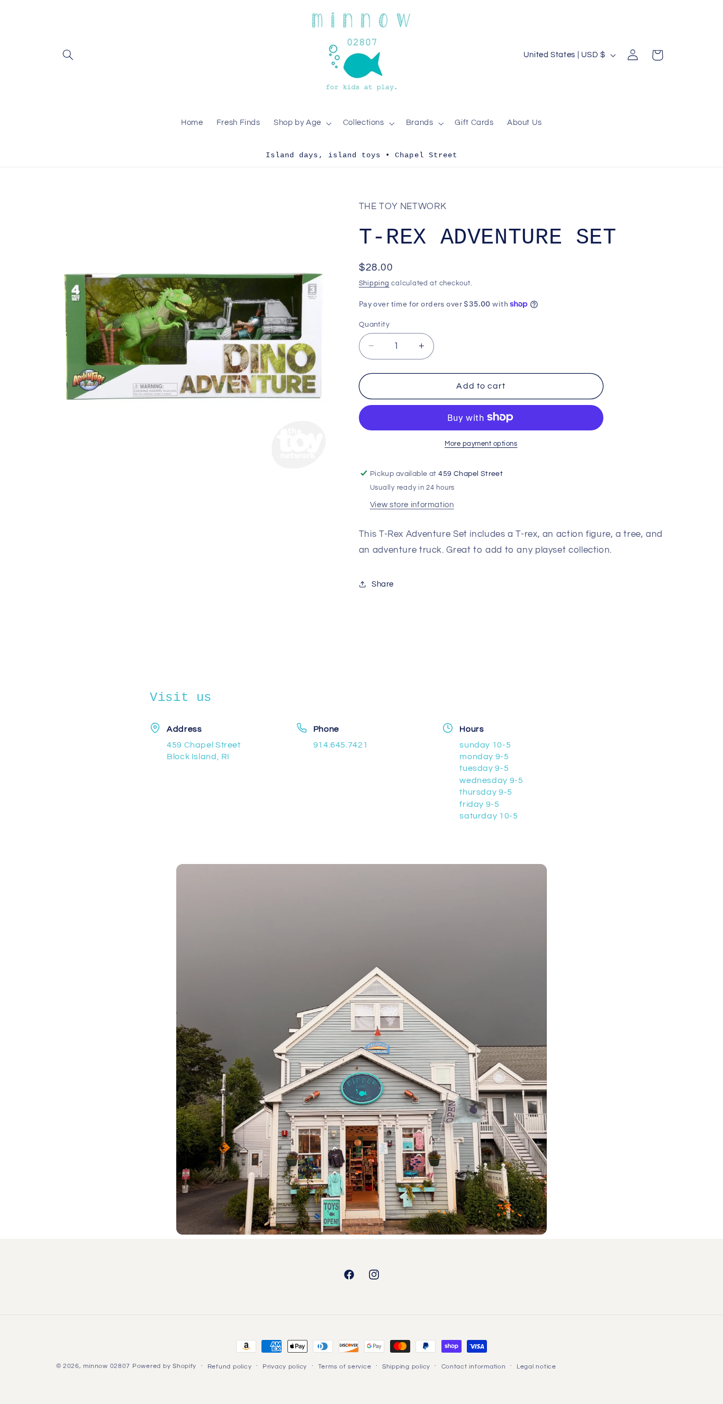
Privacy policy (285, 1367)
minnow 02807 (106, 1366)
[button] (68, 55)
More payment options (481, 443)
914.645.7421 (340, 745)
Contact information (473, 1367)
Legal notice (536, 1367)
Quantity (374, 324)
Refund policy (229, 1367)
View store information (412, 504)
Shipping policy (406, 1367)
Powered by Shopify (164, 1366)
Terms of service (345, 1367)
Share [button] (383, 584)
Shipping (374, 283)
